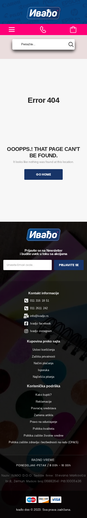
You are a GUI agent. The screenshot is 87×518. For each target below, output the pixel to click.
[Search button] (71, 44)
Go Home (43, 174)
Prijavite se (69, 265)
